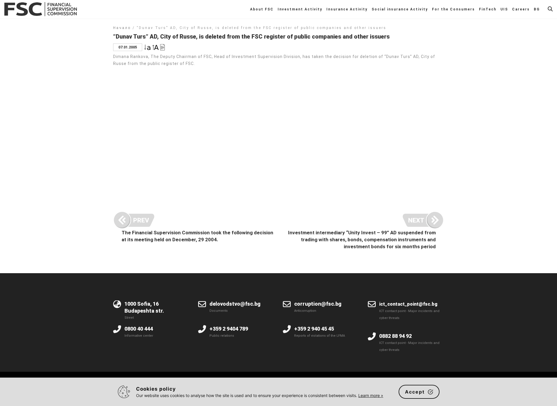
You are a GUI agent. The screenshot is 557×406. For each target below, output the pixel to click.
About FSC (262, 9)
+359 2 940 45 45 (314, 329)
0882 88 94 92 (395, 336)
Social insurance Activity (400, 9)
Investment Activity (300, 9)
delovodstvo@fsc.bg (235, 304)
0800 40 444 (138, 329)
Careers (521, 9)
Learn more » (370, 395)
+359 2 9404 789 (228, 329)
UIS (504, 9)
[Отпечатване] (162, 47)
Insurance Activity (347, 9)
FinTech (487, 9)
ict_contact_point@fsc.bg (408, 304)
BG (537, 9)
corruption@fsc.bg (317, 304)
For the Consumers (453, 9)
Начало (122, 28)
